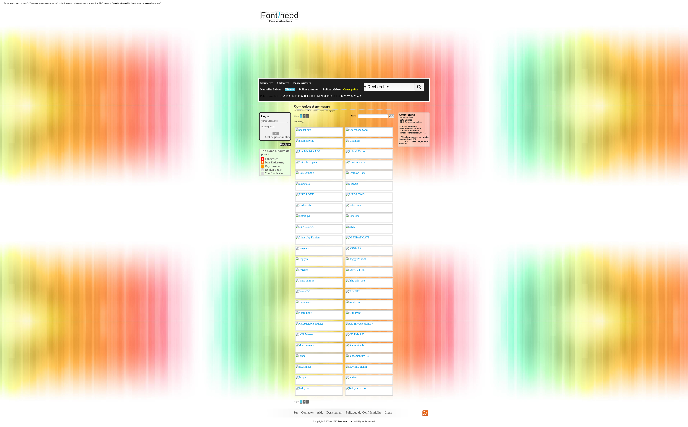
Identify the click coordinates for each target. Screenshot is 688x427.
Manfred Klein (274, 173)
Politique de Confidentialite (363, 412)
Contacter (307, 412)
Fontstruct (271, 158)
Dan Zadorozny (274, 162)
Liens (388, 412)
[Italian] (404, 80)
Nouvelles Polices (270, 89)
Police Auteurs (302, 83)
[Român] (403, 80)
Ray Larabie (272, 166)
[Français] (401, 80)
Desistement (334, 412)
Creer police (350, 89)
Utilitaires (283, 83)
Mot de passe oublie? (277, 137)
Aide (320, 412)
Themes (290, 89)
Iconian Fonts (273, 169)
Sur (295, 412)
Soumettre (266, 83)
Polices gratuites (309, 89)
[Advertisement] (344, 51)
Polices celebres (332, 89)
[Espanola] (405, 80)
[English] (400, 80)
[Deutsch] (402, 80)
